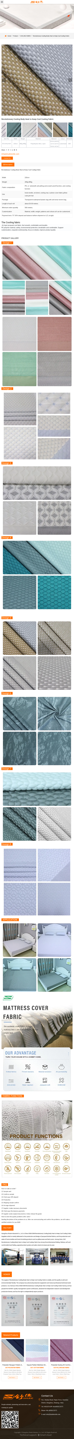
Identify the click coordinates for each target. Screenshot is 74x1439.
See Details (12, 1377)
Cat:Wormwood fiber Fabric (61, 1367)
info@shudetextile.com (10, 154)
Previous (4, 80)
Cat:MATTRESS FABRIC (37, 1367)
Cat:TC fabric (12, 1367)
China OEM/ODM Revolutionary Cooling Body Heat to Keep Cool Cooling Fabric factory (41, 1286)
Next (70, 80)
